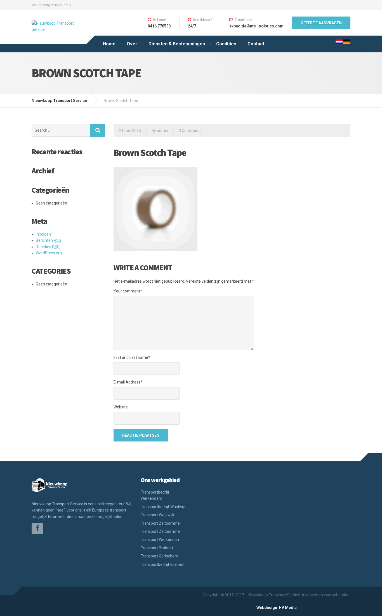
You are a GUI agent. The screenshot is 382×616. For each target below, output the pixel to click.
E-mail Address (128, 382)
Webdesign (266, 607)
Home (109, 44)
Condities (226, 44)
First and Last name (132, 357)
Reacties (48, 247)
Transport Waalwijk (157, 515)
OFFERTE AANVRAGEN (321, 23)
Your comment (128, 291)
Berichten (48, 240)
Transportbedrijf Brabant (163, 564)
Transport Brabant (157, 548)
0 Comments (190, 130)
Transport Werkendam (160, 539)
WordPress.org (49, 253)
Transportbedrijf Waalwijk (163, 507)
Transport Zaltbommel (161, 523)
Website (121, 407)
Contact (255, 44)
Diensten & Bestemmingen (176, 44)
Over (132, 44)
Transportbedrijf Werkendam (155, 495)
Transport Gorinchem (159, 556)
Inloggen (43, 234)
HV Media (288, 607)
